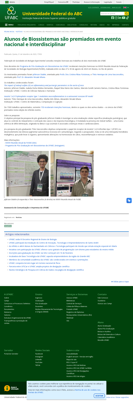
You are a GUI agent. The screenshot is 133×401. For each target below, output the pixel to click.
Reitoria (94, 25)
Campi (6, 301)
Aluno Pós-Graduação (106, 329)
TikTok (37, 365)
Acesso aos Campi (105, 303)
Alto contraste (93, 7)
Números (7, 312)
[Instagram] (116, 17)
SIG (67, 321)
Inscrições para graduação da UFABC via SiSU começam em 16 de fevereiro (41, 253)
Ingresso (38, 298)
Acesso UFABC (72, 298)
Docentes (39, 306)
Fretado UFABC (72, 309)
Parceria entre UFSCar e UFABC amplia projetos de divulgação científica (39, 266)
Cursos (41, 25)
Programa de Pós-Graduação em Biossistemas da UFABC (44, 66)
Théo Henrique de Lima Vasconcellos (107, 74)
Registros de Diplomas (75, 312)
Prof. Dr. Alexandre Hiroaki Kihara (31, 77)
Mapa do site (116, 7)
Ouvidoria (101, 301)
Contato (125, 25)
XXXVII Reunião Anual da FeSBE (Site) (20, 143)
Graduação (39, 301)
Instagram (39, 357)
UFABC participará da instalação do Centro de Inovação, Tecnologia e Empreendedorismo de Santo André (53, 243)
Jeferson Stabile (39, 74)
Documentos (9, 309)
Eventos (50, 25)
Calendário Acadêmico (106, 337)
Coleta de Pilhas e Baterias (76, 306)
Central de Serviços (74, 303)
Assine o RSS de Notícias (76, 365)
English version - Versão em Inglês (79, 357)
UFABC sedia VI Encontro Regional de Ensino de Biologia (33, 239)
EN (128, 7)
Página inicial (9, 32)
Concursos (60, 25)
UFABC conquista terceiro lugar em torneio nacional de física (34, 263)
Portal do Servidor (11, 354)
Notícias (19, 32)
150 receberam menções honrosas (55, 107)
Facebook (39, 354)
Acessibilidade (105, 7)
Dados (102, 25)
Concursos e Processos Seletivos (17, 303)
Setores (7, 315)
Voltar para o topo (121, 281)
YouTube (38, 362)
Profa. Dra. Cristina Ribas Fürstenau (75, 74)
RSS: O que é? (71, 362)
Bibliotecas (72, 25)
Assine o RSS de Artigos (75, 376)
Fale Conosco (103, 298)
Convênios (8, 306)
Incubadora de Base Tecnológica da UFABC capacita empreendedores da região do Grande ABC (49, 256)
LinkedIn (38, 359)
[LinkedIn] (119, 17)
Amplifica (8, 226)
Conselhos (83, 25)
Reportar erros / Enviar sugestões (116, 397)
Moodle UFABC (103, 340)
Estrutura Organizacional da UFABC (17, 318)
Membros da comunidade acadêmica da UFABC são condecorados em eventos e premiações (48, 259)
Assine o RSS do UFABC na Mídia (79, 368)
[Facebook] (112, 17)
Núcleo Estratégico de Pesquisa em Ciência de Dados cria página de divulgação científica (46, 270)
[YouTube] (123, 17)
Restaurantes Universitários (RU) (79, 315)
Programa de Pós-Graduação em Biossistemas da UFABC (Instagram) (34, 145)
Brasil (12, 2)
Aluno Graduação (104, 326)
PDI (108, 25)
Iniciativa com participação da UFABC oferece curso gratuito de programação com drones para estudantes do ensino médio (61, 249)
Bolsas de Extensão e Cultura (109, 334)
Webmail (69, 318)
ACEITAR (99, 395)
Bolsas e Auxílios (104, 331)
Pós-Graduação (41, 303)
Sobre (6, 298)
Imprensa (115, 25)
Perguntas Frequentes (27, 25)
